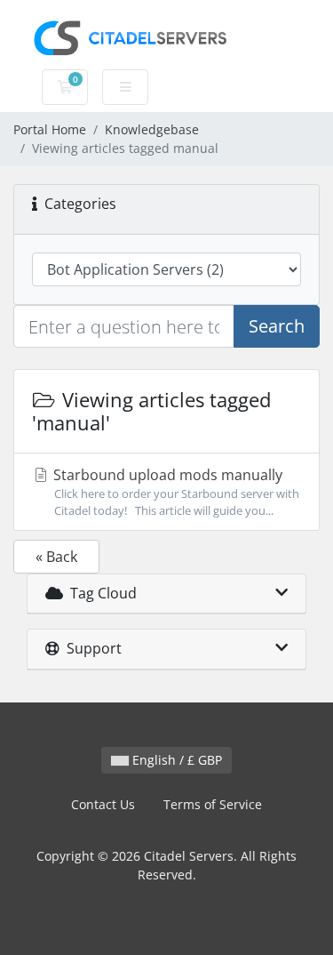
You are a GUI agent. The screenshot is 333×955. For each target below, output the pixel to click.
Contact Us (103, 804)
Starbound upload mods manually (174, 491)
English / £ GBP (175, 759)
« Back (56, 556)
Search (277, 326)
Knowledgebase (152, 129)
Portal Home (49, 129)
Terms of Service (212, 804)
